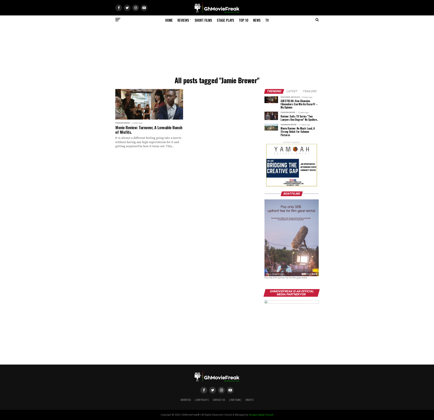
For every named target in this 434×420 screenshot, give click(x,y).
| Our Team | (235, 400)
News (257, 20)
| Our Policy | (202, 400)
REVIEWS (183, 20)
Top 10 (243, 20)
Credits (249, 400)
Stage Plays (225, 20)
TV (267, 20)
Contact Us (219, 400)
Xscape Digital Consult (261, 414)
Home (169, 20)
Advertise (186, 400)
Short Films (203, 20)
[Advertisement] (217, 49)
